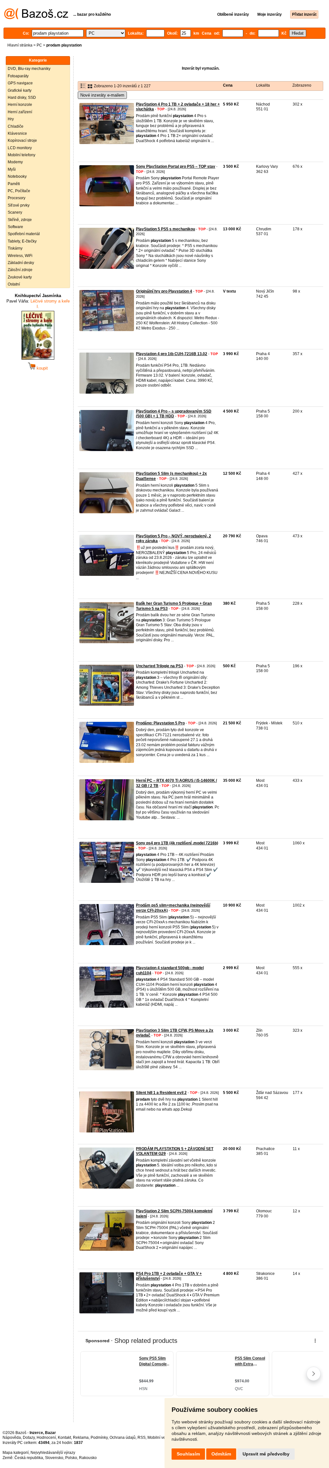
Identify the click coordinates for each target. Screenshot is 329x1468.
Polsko (71, 1457)
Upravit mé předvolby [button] (266, 1453)
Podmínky (99, 1437)
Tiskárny (15, 248)
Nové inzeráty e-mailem (102, 95)
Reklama (81, 1437)
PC (39, 45)
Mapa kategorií (16, 1452)
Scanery (15, 212)
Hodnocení (46, 1437)
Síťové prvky (19, 205)
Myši (12, 169)
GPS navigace (20, 83)
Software (15, 227)
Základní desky (21, 262)
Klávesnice (17, 133)
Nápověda (12, 1437)
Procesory (16, 198)
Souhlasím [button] (188, 1453)
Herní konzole (20, 104)
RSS (142, 1437)
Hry (11, 119)
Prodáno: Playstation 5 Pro (160, 723)
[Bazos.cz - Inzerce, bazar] (36, 18)
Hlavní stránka (19, 45)
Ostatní (14, 284)
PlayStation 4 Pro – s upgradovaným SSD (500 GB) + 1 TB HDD (173, 414)
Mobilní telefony (21, 155)
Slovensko (54, 1457)
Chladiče (15, 126)
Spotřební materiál (24, 234)
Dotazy (29, 1437)
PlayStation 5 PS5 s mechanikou (165, 229)
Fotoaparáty (18, 76)
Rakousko (88, 1457)
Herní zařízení (20, 112)
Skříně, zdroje (20, 220)
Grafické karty (19, 90)
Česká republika (28, 1457)
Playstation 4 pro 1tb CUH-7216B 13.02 (171, 354)
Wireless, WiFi (20, 255)
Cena (228, 85)
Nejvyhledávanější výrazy (53, 1452)
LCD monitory (20, 148)
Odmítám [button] (221, 1453)
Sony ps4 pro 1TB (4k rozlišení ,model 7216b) (177, 843)
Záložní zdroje (20, 270)
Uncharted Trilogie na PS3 (159, 666)
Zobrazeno (301, 85)
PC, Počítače (19, 191)
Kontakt (64, 1437)
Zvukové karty (20, 277)
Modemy (15, 162)
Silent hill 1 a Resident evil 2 (161, 1092)
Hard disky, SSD (22, 97)
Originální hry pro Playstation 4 (164, 291)
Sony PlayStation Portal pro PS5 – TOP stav (175, 166)
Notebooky (17, 176)
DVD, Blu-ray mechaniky (29, 68)
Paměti (14, 184)
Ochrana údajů (123, 1437)
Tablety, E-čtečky (22, 241)
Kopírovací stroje (22, 140)
